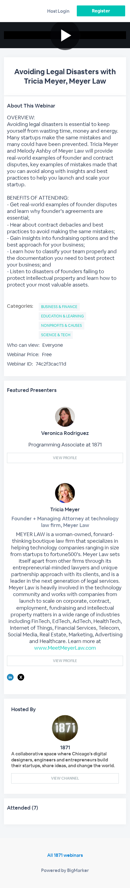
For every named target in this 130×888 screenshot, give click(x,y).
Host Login (58, 11)
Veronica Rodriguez (65, 433)
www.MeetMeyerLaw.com (65, 647)
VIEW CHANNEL (65, 778)
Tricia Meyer (65, 509)
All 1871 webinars (65, 855)
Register (101, 11)
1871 (65, 747)
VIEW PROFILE (65, 458)
